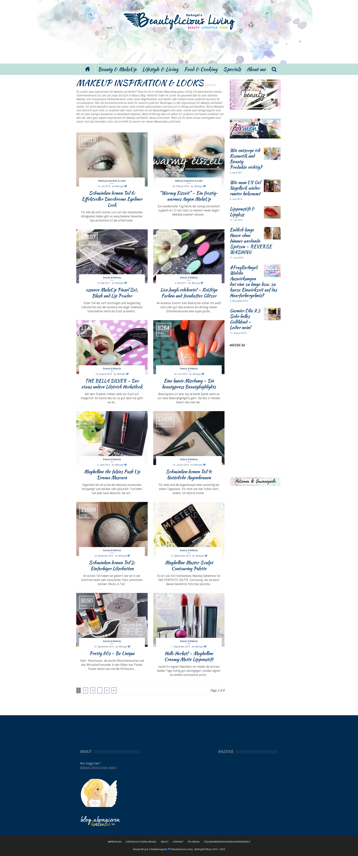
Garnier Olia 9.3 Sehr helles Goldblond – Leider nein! (245, 319)
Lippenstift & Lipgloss (242, 211)
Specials (232, 69)
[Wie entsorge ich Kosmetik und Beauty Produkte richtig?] (272, 153)
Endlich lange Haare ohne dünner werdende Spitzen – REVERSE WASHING (251, 240)
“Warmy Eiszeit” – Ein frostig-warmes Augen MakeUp (188, 196)
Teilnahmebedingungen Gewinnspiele (227, 842)
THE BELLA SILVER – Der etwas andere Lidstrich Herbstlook (111, 383)
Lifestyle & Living (160, 69)
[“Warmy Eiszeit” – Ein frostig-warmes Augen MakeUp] (189, 159)
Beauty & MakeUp (117, 69)
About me (256, 69)
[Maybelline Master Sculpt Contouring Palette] (189, 529)
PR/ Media (194, 842)
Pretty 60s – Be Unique (112, 653)
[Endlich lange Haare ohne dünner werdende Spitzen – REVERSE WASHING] (272, 233)
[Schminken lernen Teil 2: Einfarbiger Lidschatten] (112, 529)
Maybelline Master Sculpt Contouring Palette (189, 565)
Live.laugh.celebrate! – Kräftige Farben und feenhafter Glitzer (188, 292)
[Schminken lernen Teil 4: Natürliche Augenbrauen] (189, 438)
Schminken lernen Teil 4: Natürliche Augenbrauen (189, 474)
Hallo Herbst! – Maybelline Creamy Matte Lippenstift (188, 656)
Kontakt (178, 842)
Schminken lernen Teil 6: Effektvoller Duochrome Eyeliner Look (112, 199)
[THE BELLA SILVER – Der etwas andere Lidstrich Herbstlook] (112, 347)
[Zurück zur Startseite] (87, 69)
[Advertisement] (179, 46)
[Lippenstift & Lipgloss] (272, 212)
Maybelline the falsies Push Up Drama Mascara (112, 474)
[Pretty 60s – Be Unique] (112, 620)
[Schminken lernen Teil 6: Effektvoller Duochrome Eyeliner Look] (112, 159)
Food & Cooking (200, 69)
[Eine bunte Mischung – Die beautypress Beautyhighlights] (189, 347)
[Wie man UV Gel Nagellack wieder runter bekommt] (272, 186)
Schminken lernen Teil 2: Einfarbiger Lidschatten (112, 565)
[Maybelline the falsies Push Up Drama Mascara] (112, 438)
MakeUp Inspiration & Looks (112, 181)
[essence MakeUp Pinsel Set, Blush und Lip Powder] (112, 256)
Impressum (114, 842)
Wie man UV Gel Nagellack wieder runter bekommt (245, 188)
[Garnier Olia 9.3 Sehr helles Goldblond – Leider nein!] (272, 314)
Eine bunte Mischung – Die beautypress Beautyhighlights (189, 383)
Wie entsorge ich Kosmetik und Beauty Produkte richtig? (246, 158)
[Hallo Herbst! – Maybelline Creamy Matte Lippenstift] (189, 620)
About (165, 842)
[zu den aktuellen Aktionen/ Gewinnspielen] (255, 481)
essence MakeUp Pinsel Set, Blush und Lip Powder (112, 292)
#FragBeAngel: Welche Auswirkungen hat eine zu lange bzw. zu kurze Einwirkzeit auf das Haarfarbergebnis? (253, 281)
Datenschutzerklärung (141, 842)
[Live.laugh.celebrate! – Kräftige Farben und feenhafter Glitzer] (189, 256)
